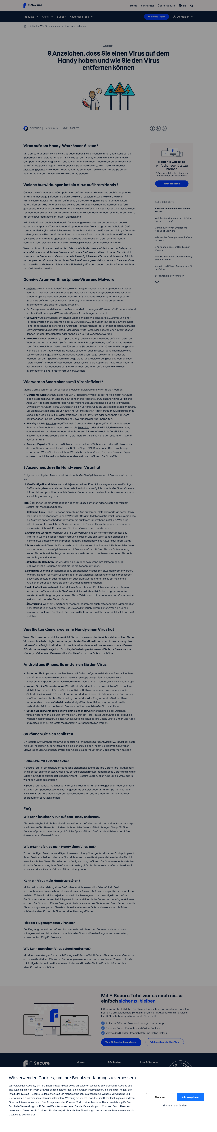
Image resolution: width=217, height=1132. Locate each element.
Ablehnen (160, 1097)
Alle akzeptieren (190, 1097)
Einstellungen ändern (175, 1105)
